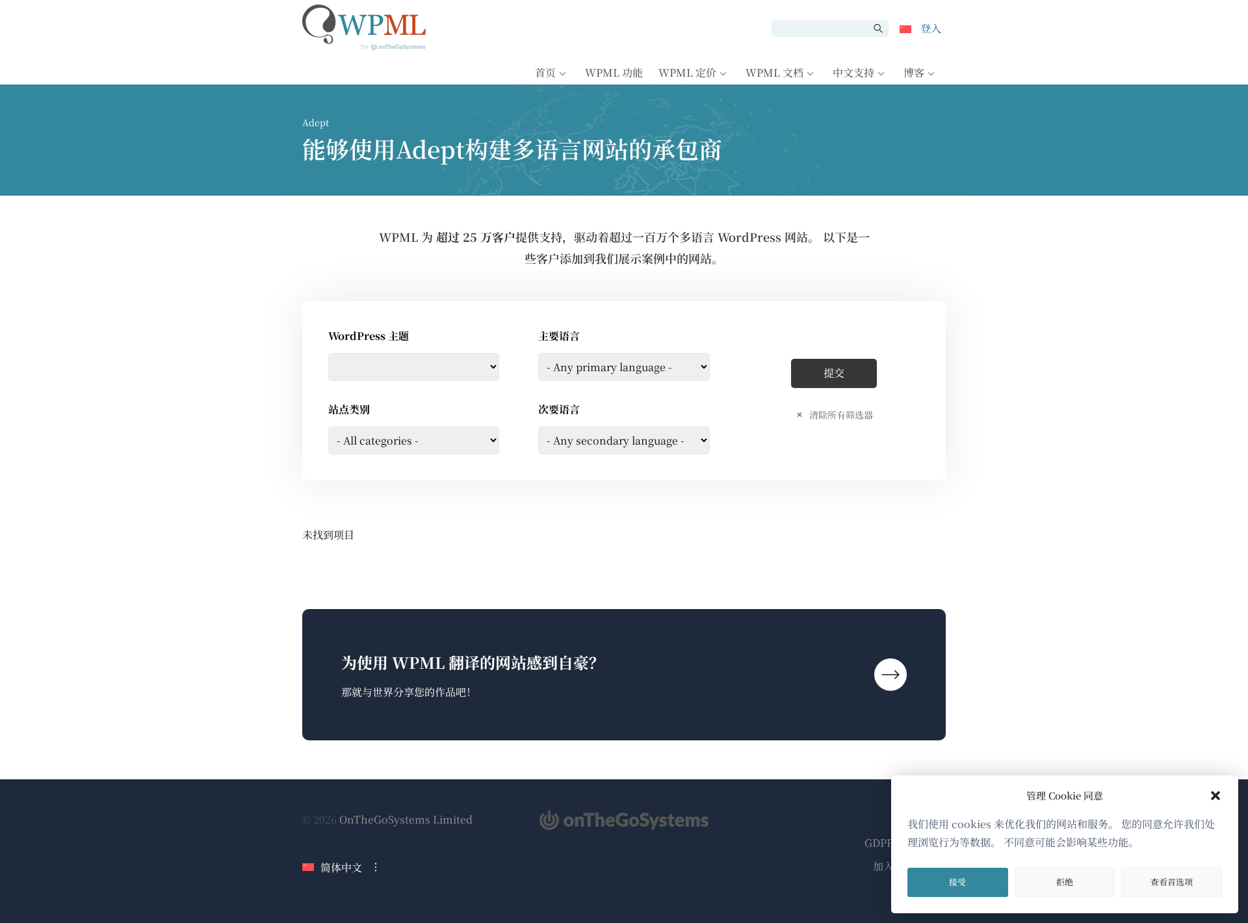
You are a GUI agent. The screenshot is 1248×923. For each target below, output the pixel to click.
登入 (930, 28)
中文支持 (853, 72)
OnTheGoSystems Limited (406, 819)
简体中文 (341, 867)
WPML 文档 (774, 72)
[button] (1215, 795)
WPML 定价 (687, 72)
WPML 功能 (614, 72)
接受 (957, 882)
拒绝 (1064, 882)
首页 (545, 72)
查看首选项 (1171, 882)
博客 (914, 72)
